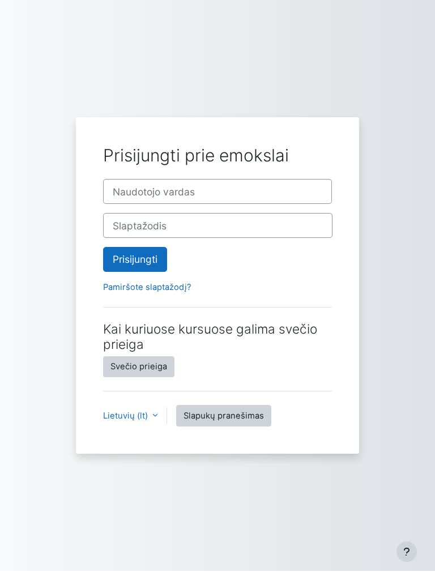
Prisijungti (135, 259)
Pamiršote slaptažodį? (147, 287)
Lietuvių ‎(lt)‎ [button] (126, 416)
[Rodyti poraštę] (406, 551)
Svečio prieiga (138, 366)
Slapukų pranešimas (224, 416)
